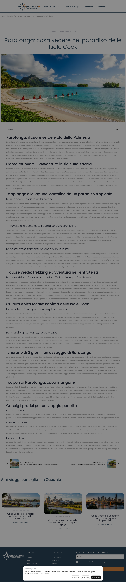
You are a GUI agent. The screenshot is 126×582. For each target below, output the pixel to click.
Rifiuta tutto (75, 577)
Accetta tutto (96, 577)
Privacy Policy (44, 573)
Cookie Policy (35, 573)
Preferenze (85, 577)
